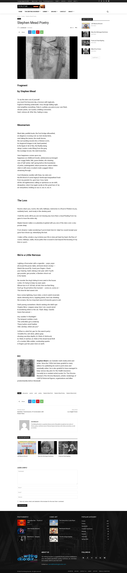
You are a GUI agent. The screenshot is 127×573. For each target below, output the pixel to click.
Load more (95, 57)
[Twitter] (104, 1)
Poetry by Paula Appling (64, 456)
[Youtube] (109, 1)
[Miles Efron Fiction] (86, 51)
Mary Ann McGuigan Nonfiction (45, 456)
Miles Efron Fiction (96, 49)
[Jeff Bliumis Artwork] (26, 447)
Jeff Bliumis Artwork (22, 456)
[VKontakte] (104, 558)
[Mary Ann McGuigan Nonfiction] (47, 447)
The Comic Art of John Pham (67, 520)
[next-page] (21, 460)
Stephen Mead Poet (48, 393)
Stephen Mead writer (71, 393)
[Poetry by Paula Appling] (68, 447)
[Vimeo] (106, 1)
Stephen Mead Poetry (59, 393)
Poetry (23, 16)
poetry (40, 393)
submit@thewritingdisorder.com (57, 564)
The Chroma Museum (52, 376)
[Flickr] (91, 558)
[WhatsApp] (41, 32)
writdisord (23, 27)
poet (36, 393)
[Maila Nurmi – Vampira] (21, 539)
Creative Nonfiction (43, 453)
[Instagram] (101, 1)
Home (18, 16)
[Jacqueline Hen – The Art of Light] (21, 523)
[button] (107, 11)
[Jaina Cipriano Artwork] (21, 531)
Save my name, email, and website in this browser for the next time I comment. (42, 501)
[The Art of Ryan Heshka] (54, 539)
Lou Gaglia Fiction (72, 412)
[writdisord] (18, 28)
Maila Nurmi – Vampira (33, 536)
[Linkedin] (100, 558)
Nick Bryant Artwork (64, 528)
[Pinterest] (37, 32)
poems (31, 393)
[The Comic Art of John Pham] (54, 523)
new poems (25, 393)
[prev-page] (18, 460)
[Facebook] (99, 1)
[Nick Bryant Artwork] (54, 531)
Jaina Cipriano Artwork (33, 528)
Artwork (19, 453)
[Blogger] (83, 558)
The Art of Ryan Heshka (65, 536)
